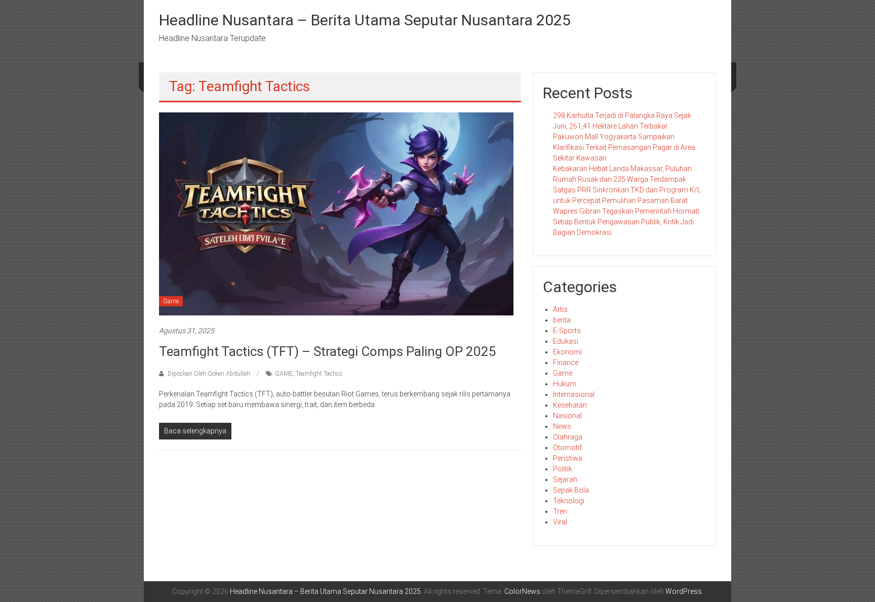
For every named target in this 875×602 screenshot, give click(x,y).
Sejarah (565, 479)
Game (171, 301)
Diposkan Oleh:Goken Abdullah (209, 373)
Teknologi (568, 501)
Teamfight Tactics (319, 373)
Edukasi (565, 341)
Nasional (567, 416)
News (562, 426)
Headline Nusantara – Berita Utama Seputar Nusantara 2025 (365, 20)
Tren (560, 511)
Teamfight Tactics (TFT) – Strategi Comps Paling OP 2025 (327, 351)
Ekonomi (567, 352)
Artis (560, 309)
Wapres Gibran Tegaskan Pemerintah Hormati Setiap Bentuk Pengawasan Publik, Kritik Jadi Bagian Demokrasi (626, 221)
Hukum (564, 384)
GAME (284, 373)
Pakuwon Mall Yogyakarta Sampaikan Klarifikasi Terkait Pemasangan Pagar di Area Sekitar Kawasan (624, 147)
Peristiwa (567, 458)
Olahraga (567, 437)
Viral (560, 522)
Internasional (573, 394)
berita (562, 320)
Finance (565, 362)
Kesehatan (570, 405)
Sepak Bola (571, 490)
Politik (562, 469)
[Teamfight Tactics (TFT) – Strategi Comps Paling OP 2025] (336, 213)
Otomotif (567, 448)
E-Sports (567, 331)
